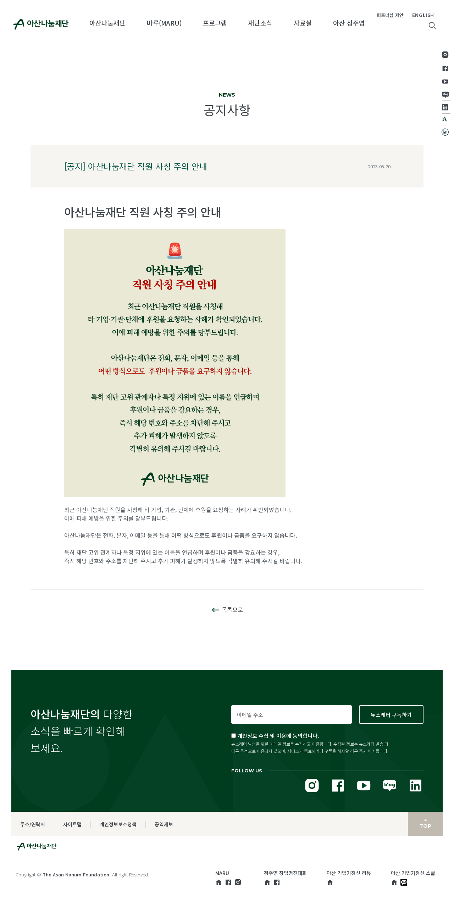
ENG (417, 15)
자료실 (303, 22)
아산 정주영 (349, 22)
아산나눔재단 (107, 22)
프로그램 (215, 22)
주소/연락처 (32, 824)
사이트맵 (72, 824)
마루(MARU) (164, 22)
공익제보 (164, 824)
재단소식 (260, 22)
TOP (425, 826)
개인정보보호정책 (118, 824)
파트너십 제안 (390, 15)
